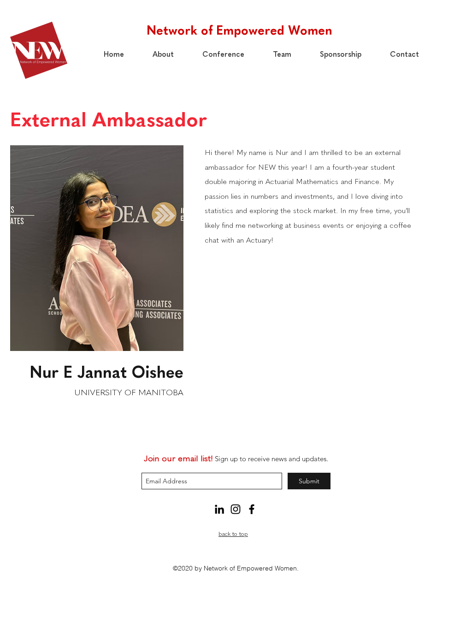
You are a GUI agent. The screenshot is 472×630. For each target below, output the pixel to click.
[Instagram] (235, 509)
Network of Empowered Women (239, 30)
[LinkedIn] (219, 509)
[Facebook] (251, 509)
